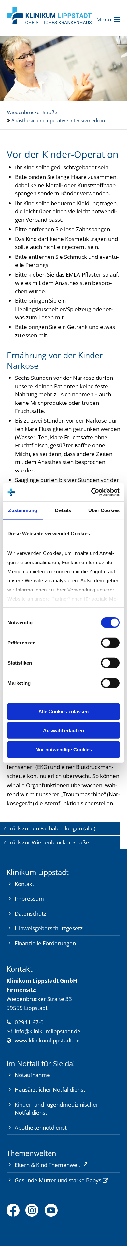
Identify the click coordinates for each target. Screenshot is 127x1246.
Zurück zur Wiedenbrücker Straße (46, 842)
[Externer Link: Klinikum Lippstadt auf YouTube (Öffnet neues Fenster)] (54, 1210)
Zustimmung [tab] (22, 510)
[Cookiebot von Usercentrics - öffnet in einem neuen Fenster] (91, 492)
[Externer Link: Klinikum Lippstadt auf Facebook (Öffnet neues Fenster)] (16, 1210)
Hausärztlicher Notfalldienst (50, 1089)
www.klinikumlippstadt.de (47, 1040)
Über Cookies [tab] (104, 510)
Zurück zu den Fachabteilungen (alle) (49, 828)
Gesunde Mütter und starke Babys (58, 1180)
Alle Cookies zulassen (63, 711)
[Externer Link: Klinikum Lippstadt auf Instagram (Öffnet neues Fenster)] (34, 1210)
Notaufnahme (32, 1075)
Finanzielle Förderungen (45, 943)
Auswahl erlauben (63, 730)
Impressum (29, 898)
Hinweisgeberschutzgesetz (49, 928)
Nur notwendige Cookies (63, 749)
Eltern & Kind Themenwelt (47, 1165)
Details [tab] (63, 510)
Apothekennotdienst (41, 1127)
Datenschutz (30, 913)
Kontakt (24, 884)
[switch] (110, 642)
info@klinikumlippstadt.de (47, 1031)
